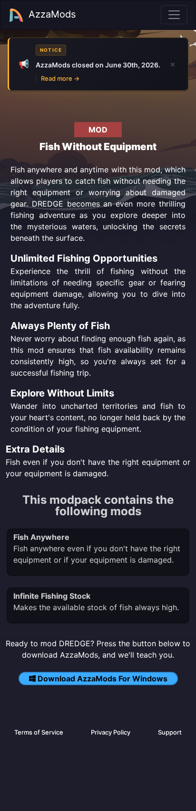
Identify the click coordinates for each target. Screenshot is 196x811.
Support (170, 732)
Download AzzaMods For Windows (102, 678)
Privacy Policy (110, 732)
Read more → (60, 78)
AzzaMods (52, 14)
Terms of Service (38, 732)
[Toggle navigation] (174, 14)
